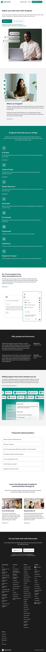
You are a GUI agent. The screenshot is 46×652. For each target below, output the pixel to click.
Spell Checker (26, 617)
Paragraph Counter (27, 595)
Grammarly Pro (15, 569)
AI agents (25, 571)
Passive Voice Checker (26, 625)
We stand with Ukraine (37, 572)
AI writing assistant (16, 586)
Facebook (5, 638)
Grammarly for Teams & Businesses (16, 572)
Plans (14, 567)
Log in (29, 1)
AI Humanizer (26, 575)
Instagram (5, 640)
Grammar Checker (27, 567)
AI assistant (15, 580)
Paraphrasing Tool (27, 581)
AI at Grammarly (16, 582)
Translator (25, 583)
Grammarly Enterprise (15, 575)
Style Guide (26, 599)
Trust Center (36, 584)
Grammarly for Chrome (4, 581)
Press (35, 578)
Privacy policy (37, 586)
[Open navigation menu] (44, 2)
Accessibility (36, 598)
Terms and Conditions (17, 24)
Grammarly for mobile (4, 598)
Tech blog (14, 592)
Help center (4, 634)
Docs (3, 567)
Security (36, 596)
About (35, 569)
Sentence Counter (27, 597)
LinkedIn (4, 644)
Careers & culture (37, 576)
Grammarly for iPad (5, 603)
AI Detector (26, 573)
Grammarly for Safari (4, 584)
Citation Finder (26, 609)
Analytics (25, 603)
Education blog (15, 594)
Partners (36, 582)
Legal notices (36, 600)
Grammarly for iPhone (4, 601)
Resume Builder (26, 615)
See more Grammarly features (9, 385)
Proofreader (26, 627)
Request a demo (23, 1)
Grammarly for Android (4, 606)
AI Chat (25, 585)
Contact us (4, 636)
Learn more (9, 119)
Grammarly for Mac (5, 575)
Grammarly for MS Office (5, 592)
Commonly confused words (16, 599)
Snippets (25, 601)
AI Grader (25, 611)
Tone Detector (26, 589)
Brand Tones (26, 605)
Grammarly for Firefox (4, 587)
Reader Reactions (27, 613)
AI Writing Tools (26, 587)
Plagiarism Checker (27, 569)
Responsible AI (37, 574)
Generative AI (15, 584)
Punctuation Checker (26, 622)
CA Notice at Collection (22, 25)
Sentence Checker (27, 619)
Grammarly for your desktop (5, 570)
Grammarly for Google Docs (4, 595)
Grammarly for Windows (4, 573)
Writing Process (16, 588)
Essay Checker (26, 579)
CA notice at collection (36, 594)
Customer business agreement (38, 591)
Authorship (26, 607)
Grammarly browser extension (5, 578)
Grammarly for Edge (6, 589)
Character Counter (27, 593)
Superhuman (38, 567)
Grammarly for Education (15, 578)
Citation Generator (27, 577)
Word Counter (26, 591)
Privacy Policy (4, 25)
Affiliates (36, 580)
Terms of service (37, 588)
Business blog (15, 596)
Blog (13, 590)
